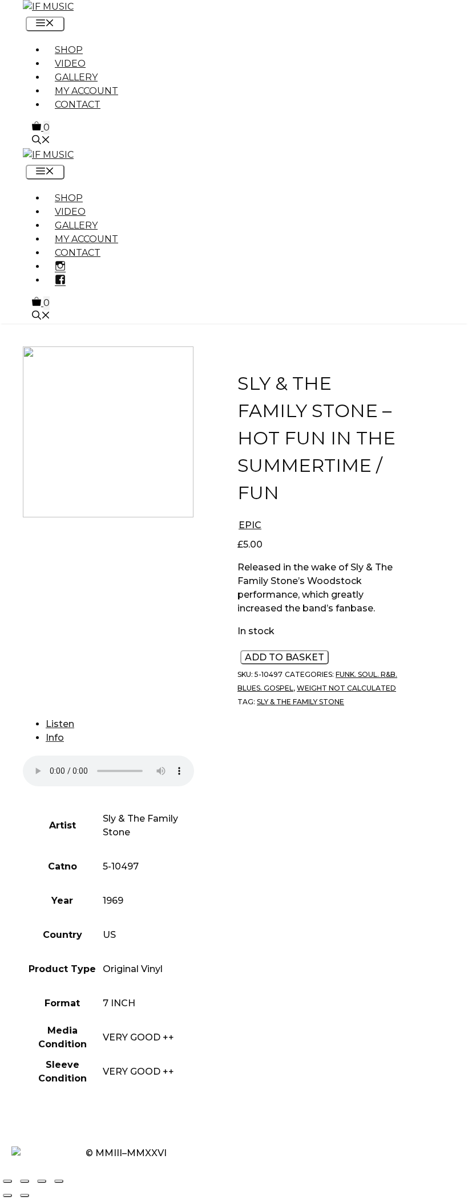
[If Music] (48, 6)
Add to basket (284, 657)
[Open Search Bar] (41, 141)
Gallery (76, 77)
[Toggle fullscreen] (24, 1181)
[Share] (41, 1181)
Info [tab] (55, 737)
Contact (77, 104)
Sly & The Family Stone (300, 701)
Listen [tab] (60, 724)
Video (70, 63)
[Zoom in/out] (7, 1181)
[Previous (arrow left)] (7, 1195)
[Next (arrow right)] (24, 1195)
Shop (69, 49)
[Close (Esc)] (58, 1181)
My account (86, 90)
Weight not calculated (346, 688)
